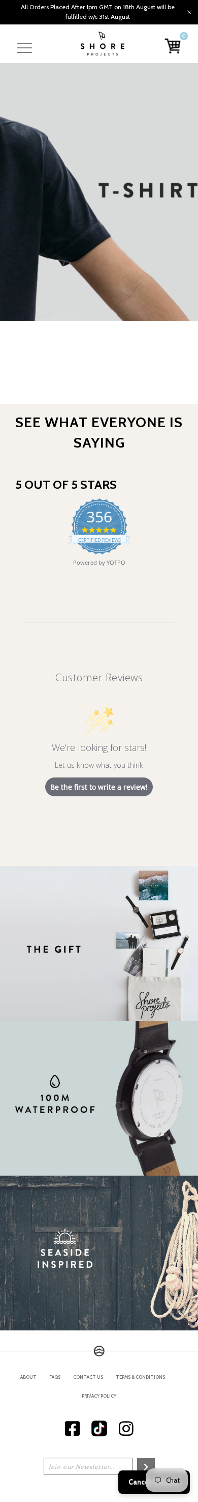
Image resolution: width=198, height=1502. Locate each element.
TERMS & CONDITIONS (140, 1377)
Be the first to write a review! (99, 787)
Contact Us (88, 1377)
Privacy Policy (99, 1396)
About (28, 1377)
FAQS (54, 1377)
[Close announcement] (189, 12)
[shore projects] (103, 44)
